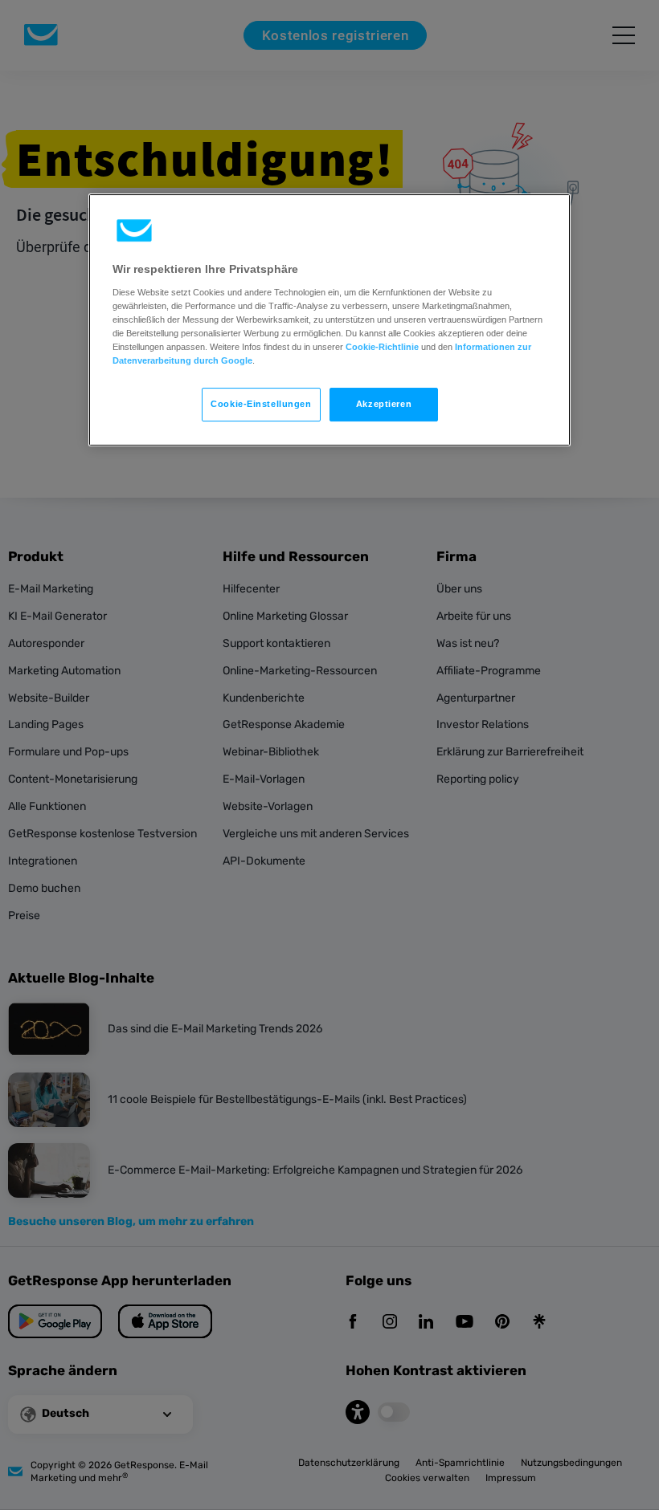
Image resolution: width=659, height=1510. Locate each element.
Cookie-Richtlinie (382, 347)
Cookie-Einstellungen (261, 404)
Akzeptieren (383, 404)
